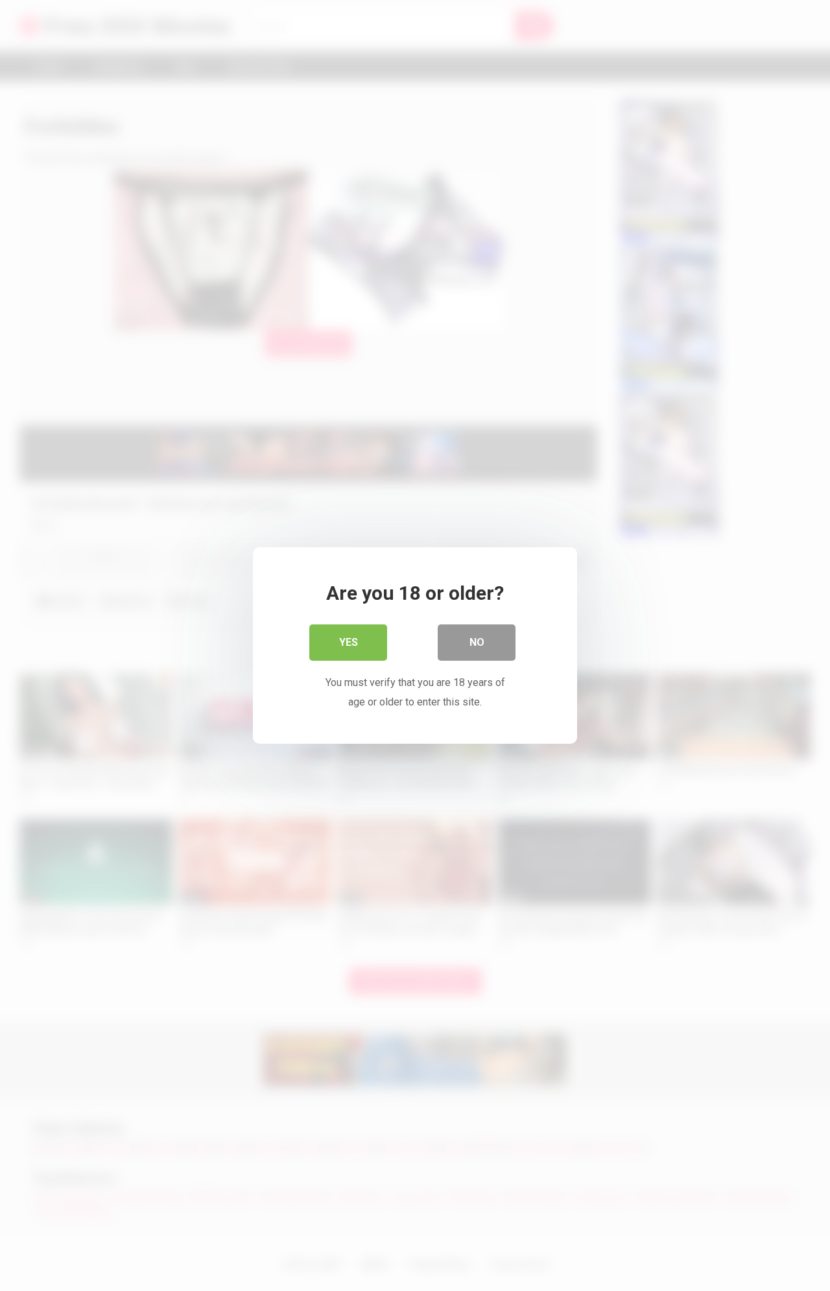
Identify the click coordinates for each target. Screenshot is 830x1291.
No (476, 642)
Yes (348, 642)
